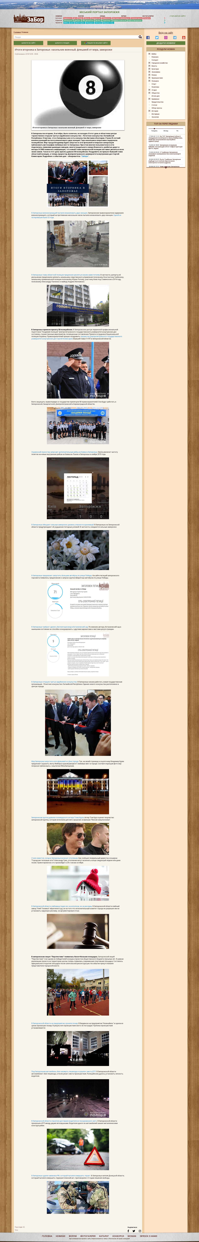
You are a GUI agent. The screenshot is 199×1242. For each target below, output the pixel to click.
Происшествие (157, 78)
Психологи (106, 18)
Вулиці (98, 20)
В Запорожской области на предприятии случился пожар (54, 1023)
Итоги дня (155, 96)
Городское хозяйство (160, 63)
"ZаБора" (85, 156)
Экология (155, 117)
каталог (104, 1236)
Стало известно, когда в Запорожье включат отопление (54, 858)
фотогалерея (87, 1236)
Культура (155, 69)
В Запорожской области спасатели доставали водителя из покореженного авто (64, 1121)
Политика (155, 87)
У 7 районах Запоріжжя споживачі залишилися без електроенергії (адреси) (165, 153)
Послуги (147, 18)
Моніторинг (80, 23)
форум (73, 1236)
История (155, 111)
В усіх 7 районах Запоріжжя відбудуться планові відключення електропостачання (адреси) (165, 161)
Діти (75, 18)
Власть (154, 66)
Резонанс (155, 57)
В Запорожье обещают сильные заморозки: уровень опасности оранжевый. (62, 525)
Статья (154, 105)
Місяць (165, 131)
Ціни (72, 23)
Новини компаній (119, 20)
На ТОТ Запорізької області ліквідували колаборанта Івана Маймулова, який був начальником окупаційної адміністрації (166, 138)
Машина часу (108, 23)
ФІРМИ (123, 16)
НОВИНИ (59, 16)
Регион (154, 75)
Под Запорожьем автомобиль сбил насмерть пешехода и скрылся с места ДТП (63, 1071)
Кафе (81, 18)
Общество (156, 93)
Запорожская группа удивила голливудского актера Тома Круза (57, 817)
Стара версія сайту (178, 16)
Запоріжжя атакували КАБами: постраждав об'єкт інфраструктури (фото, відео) (165, 146)
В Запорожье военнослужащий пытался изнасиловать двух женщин (59, 213)
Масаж (87, 18)
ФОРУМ (81, 16)
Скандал (155, 60)
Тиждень (154, 131)
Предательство (157, 102)
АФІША (102, 16)
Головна (17, 32)
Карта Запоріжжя (134, 20)
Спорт (154, 84)
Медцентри (96, 18)
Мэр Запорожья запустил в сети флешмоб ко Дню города (54, 761)
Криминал (155, 99)
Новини (25, 32)
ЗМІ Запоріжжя (88, 20)
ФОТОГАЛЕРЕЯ (147, 16)
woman (132, 1236)
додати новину (165, 43)
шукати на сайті (28, 43)
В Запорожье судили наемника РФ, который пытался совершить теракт (60, 1175)
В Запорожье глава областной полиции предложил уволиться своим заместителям (65, 275)
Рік (177, 131)
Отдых (154, 90)
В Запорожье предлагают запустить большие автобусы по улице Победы (61, 575)
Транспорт (107, 20)
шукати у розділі (62, 43)
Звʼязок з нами (148, 1236)
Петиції (98, 23)
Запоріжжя (68, 20)
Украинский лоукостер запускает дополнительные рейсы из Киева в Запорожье (64, 452)
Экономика (156, 72)
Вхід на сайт (166, 32)
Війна (66, 23)
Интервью (155, 114)
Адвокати (67, 18)
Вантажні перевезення (121, 18)
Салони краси (137, 18)
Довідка (77, 20)
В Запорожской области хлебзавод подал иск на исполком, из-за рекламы (61, 906)
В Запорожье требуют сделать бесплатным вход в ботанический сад (59, 627)
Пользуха (90, 23)
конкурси (118, 1236)
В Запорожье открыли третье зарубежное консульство (54, 682)
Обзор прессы (157, 108)
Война (154, 54)
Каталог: (59, 18)
